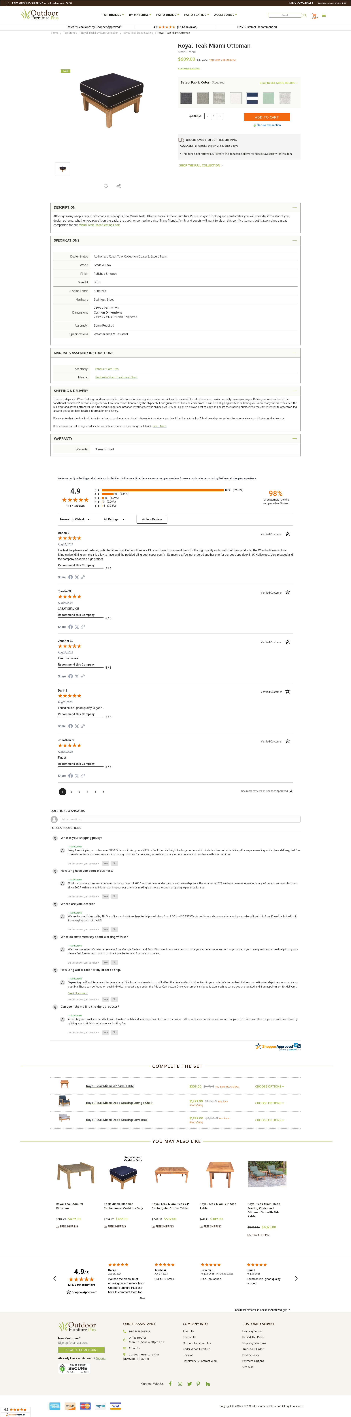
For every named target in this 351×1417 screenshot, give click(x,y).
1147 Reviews (79, 506)
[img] (81, 1279)
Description (64, 207)
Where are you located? (78, 904)
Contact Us (189, 1337)
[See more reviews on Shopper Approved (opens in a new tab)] (83, 577)
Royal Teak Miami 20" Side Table (218, 1206)
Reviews (188, 1355)
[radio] (175, 490)
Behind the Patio (253, 1337)
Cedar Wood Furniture (196, 1349)
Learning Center (252, 1331)
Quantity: (195, 116)
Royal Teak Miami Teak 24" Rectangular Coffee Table (170, 1206)
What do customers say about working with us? (94, 937)
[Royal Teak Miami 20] (219, 1174)
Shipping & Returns (254, 1343)
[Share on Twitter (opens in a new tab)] (77, 577)
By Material (139, 14)
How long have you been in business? (87, 871)
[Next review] (296, 1279)
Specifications (66, 240)
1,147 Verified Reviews (81, 1284)
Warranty (63, 438)
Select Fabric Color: (203, 82)
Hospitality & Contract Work (200, 1361)
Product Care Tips (107, 369)
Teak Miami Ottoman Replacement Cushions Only (123, 1206)
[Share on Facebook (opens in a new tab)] (70, 577)
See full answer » (78, 993)
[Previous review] (55, 1279)
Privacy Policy (250, 1355)
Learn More (159, 426)
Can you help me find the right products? (90, 1006)
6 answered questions (189, 68)
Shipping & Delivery (71, 391)
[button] (105, 863)
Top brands (111, 14)
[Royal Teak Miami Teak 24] (171, 1174)
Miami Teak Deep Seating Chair (99, 225)
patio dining (166, 14)
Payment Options (253, 1361)
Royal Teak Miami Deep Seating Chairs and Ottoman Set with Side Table (264, 1210)
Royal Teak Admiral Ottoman (69, 1206)
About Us (188, 1331)
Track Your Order (252, 1349)
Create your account (81, 1350)
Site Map (248, 1367)
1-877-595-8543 (300, 3)
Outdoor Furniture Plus (197, 1343)
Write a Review (152, 519)
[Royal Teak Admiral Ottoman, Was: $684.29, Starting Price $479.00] (75, 1174)
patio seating (195, 14)
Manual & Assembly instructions (83, 353)
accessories (224, 14)
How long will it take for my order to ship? (91, 970)
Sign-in (100, 1358)
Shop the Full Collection (200, 165)
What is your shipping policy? (81, 838)
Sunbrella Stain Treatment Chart (116, 377)
